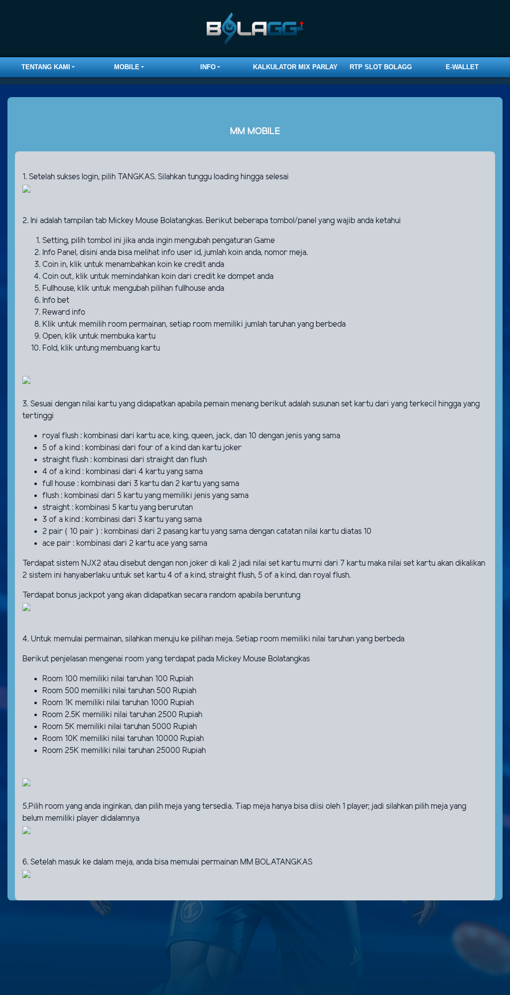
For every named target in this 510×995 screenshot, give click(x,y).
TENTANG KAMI (45, 67)
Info (208, 67)
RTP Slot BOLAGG (381, 67)
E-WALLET (462, 67)
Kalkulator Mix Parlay (295, 67)
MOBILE (126, 67)
